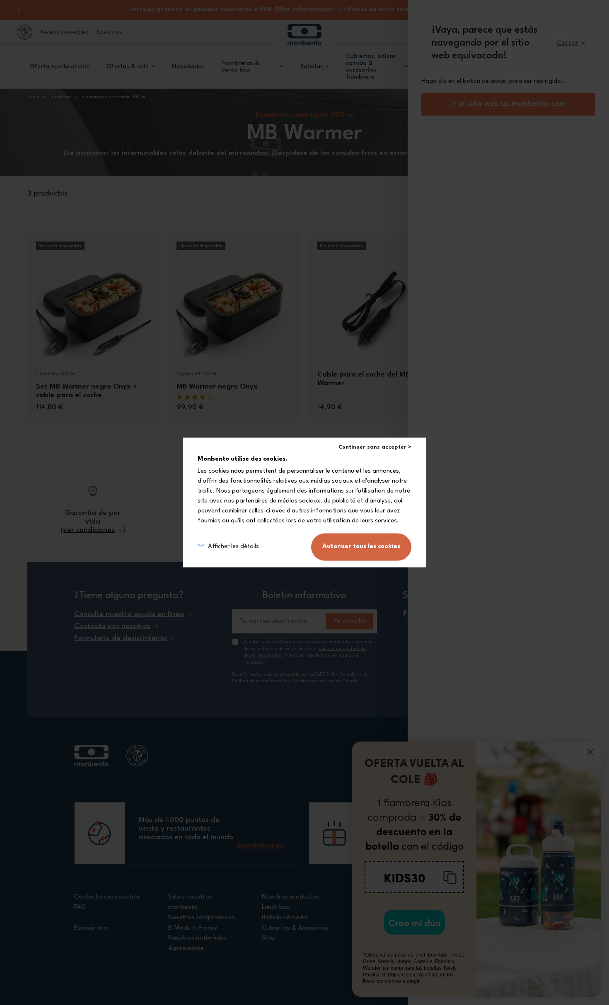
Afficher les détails (233, 547)
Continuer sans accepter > (374, 447)
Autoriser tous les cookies (361, 547)
